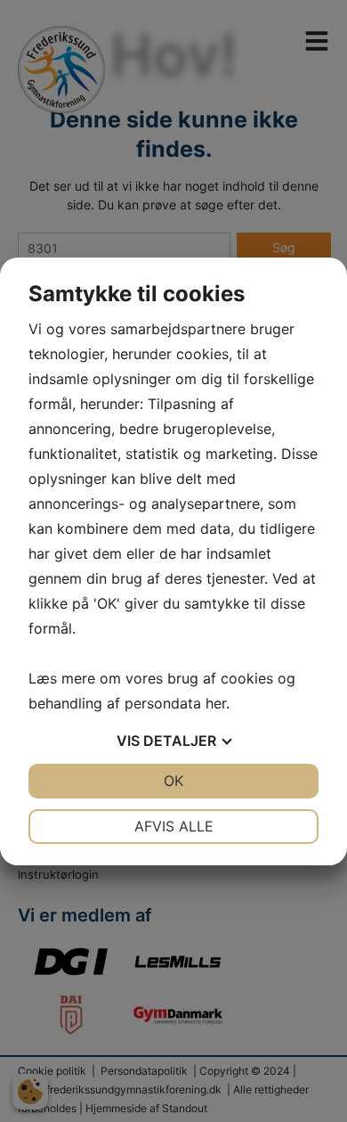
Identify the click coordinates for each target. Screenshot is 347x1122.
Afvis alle (174, 826)
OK (173, 781)
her (216, 703)
